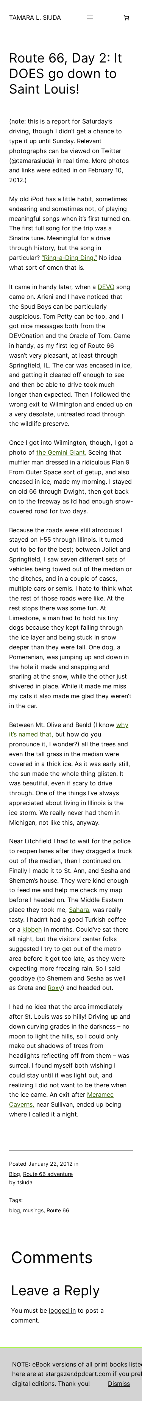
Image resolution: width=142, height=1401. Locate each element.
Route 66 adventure (48, 1174)
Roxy (55, 987)
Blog (14, 1174)
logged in (62, 1310)
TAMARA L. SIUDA (35, 17)
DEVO (106, 287)
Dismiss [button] (119, 1383)
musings (33, 1210)
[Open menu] (90, 17)
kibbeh (32, 929)
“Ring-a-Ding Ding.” (69, 257)
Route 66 (58, 1210)
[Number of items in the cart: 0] (126, 17)
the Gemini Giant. (61, 452)
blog (14, 1210)
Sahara (79, 909)
